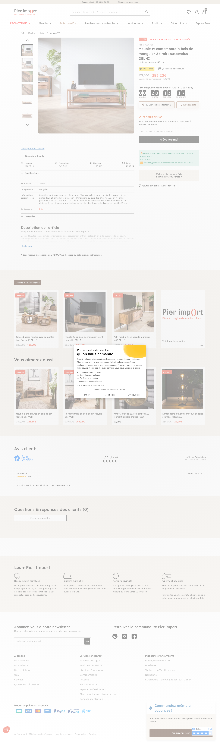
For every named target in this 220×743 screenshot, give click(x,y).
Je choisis (110, 395)
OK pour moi (134, 395)
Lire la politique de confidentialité (90, 385)
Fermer (85, 395)
